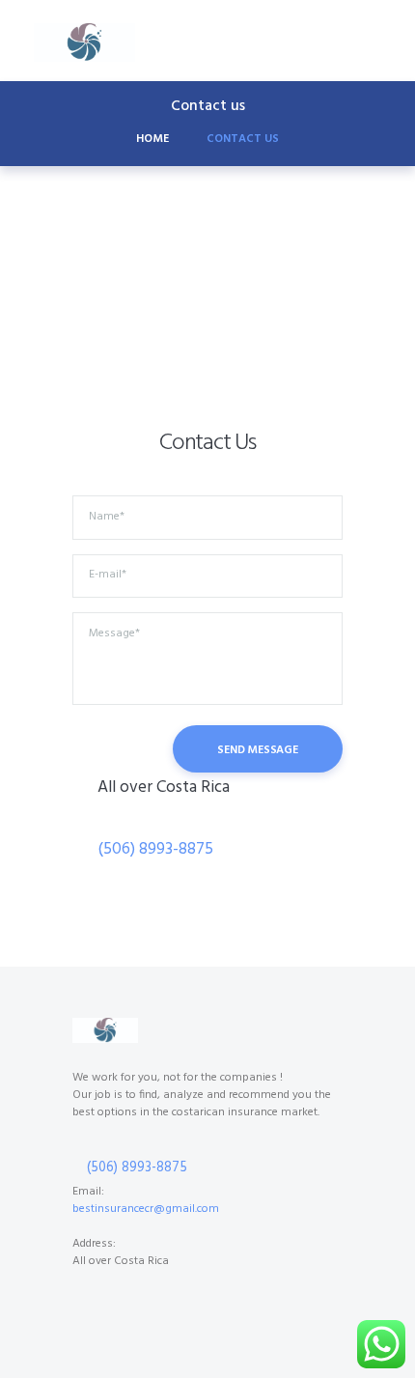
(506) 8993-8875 (155, 849)
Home (152, 139)
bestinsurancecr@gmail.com (145, 1209)
